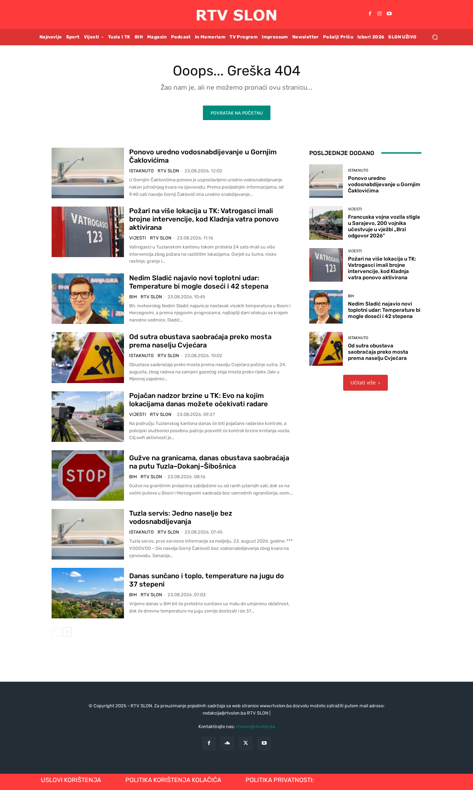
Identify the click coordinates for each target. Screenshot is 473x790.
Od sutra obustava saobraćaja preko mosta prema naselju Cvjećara (200, 341)
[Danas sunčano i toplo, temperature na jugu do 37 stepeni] (88, 593)
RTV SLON (168, 170)
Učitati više (363, 382)
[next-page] (67, 631)
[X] (245, 743)
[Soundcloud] (227, 743)
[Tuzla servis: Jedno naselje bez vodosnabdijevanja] (88, 534)
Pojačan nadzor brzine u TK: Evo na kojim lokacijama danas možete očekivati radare (198, 399)
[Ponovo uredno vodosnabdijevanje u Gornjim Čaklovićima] (88, 173)
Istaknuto (141, 171)
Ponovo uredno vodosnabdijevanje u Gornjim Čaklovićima (384, 184)
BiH (133, 296)
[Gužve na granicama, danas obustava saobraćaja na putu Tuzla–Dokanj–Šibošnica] (88, 475)
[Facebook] (370, 14)
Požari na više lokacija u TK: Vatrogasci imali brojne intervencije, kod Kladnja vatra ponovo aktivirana (204, 219)
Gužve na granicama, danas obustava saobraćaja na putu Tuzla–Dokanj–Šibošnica (209, 462)
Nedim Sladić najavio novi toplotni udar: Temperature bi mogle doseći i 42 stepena (198, 282)
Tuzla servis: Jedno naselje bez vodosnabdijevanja (180, 517)
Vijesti (137, 238)
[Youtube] (389, 14)
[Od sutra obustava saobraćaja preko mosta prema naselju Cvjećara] (88, 357)
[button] (435, 37)
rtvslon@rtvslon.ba (255, 726)
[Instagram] (379, 14)
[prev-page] (56, 631)
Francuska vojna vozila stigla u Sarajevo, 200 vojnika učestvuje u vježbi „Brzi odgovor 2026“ (384, 226)
